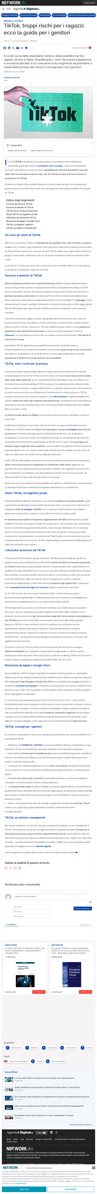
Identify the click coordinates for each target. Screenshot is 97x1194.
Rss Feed (29, 1139)
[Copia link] (22, 48)
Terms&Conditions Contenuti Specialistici (69, 1139)
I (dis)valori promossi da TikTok (21, 217)
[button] (6, 9)
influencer (10, 335)
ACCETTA (24, 1189)
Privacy (34, 41)
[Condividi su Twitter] (13, 48)
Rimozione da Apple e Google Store (23, 221)
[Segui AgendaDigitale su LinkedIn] (51, 1133)
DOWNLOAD (39, 992)
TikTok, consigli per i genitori (19, 224)
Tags (22, 1139)
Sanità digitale (26, 15)
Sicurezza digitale (20, 41)
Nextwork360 (12, 1153)
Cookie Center (12, 1142)
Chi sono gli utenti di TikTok (19, 204)
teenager (27, 509)
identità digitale (43, 846)
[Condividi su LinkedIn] (9, 48)
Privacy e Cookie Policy (43, 1139)
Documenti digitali (40, 15)
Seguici (40, 1133)
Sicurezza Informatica (10, 15)
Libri (80, 15)
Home (6, 41)
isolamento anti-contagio (50, 166)
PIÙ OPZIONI (70, 1189)
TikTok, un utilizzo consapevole (21, 228)
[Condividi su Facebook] (5, 48)
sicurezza (49, 170)
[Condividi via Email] (18, 48)
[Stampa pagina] (26, 48)
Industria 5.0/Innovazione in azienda (63, 15)
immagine (72, 429)
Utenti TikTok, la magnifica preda (21, 214)
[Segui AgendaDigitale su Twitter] (56, 1133)
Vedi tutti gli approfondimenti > (81, 1125)
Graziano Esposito (12, 77)
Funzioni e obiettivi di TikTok (19, 207)
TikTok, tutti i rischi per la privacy (22, 211)
